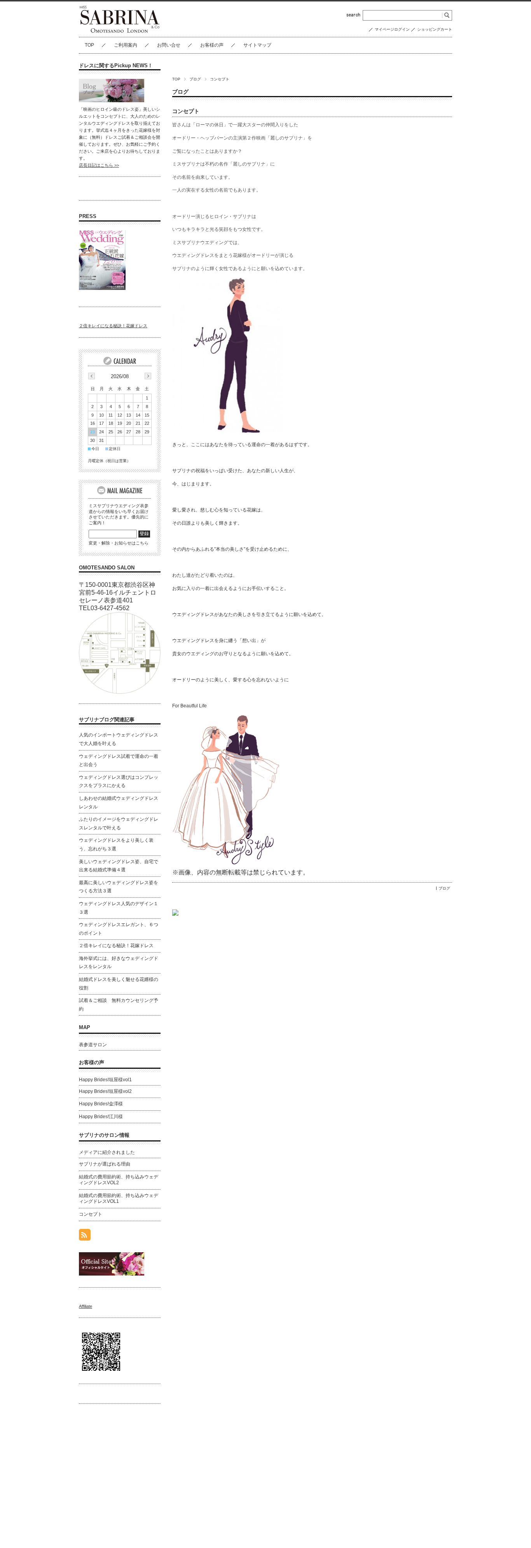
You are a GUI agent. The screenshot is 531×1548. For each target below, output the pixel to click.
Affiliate (85, 1306)
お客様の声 (212, 45)
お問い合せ (168, 45)
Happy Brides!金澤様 (101, 1103)
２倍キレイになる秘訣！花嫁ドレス (113, 325)
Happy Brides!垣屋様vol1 (105, 1079)
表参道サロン (93, 1044)
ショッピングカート (434, 29)
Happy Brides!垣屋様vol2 (105, 1091)
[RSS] (85, 1236)
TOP (89, 45)
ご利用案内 (125, 45)
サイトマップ (257, 45)
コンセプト (185, 111)
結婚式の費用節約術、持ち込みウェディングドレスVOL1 (118, 1198)
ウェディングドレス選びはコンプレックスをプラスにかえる (118, 782)
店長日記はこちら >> (99, 165)
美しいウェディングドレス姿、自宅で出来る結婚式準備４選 (118, 866)
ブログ (195, 79)
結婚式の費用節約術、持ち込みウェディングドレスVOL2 (118, 1180)
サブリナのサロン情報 (104, 1135)
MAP (84, 1027)
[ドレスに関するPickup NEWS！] (111, 100)
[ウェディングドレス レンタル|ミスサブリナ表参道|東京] (120, 31)
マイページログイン (392, 29)
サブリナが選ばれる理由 (104, 1164)
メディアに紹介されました (107, 1152)
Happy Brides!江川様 (101, 1116)
